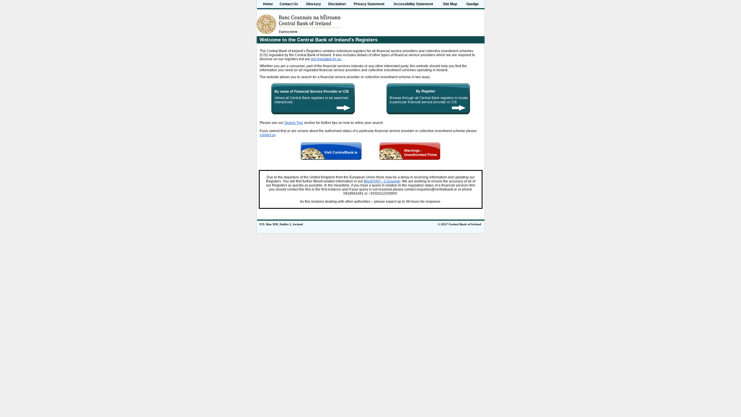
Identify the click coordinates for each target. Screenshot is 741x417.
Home (268, 4)
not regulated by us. (326, 59)
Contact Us (289, 4)
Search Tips (293, 123)
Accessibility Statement (413, 4)
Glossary (313, 4)
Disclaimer (337, 4)
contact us (268, 135)
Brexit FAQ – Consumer (382, 181)
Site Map (450, 4)
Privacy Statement (369, 4)
